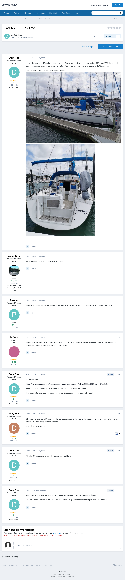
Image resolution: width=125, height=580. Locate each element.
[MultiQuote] (27, 246)
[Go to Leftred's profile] (14, 351)
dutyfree (14, 413)
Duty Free (18, 35)
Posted (35, 58)
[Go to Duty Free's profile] (7, 36)
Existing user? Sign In (100, 5)
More (76, 13)
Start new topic (88, 46)
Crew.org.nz (9, 4)
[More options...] (118, 58)
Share (98, 36)
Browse (28, 13)
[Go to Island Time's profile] (14, 270)
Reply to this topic (110, 46)
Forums (7, 13)
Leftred (14, 337)
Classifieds (53, 13)
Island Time (14, 256)
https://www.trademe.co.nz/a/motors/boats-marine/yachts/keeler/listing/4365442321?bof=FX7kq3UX (66, 384)
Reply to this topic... (25, 545)
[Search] (120, 13)
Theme (62, 571)
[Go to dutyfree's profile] (14, 428)
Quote (33, 246)
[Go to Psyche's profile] (14, 314)
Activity (17, 13)
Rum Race (66, 13)
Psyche (14, 300)
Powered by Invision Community (62, 576)
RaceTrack (41, 13)
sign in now (57, 533)
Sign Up (118, 5)
